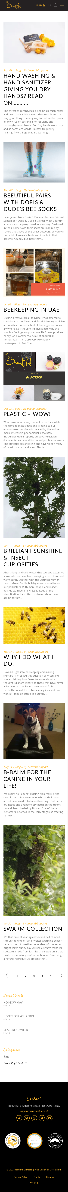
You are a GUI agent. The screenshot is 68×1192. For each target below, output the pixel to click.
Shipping (34, 1182)
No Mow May (13, 1002)
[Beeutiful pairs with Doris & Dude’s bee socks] (34, 162)
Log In (39, 5)
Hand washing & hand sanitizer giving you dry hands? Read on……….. (29, 89)
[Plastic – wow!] (34, 376)
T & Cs (37, 1177)
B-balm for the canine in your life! (27, 779)
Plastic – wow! (27, 414)
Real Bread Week (15, 1030)
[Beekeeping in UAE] (34, 272)
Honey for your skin (18, 1016)
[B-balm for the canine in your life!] (34, 731)
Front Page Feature (15, 1063)
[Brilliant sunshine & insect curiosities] (34, 497)
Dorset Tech (56, 1170)
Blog (18, 71)
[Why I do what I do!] (34, 625)
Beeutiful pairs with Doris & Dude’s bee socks (30, 202)
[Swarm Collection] (34, 870)
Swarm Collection (32, 929)
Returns (50, 1177)
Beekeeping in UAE (31, 310)
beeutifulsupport (38, 71)
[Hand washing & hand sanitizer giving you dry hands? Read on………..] (34, 42)
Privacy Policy (20, 1177)
